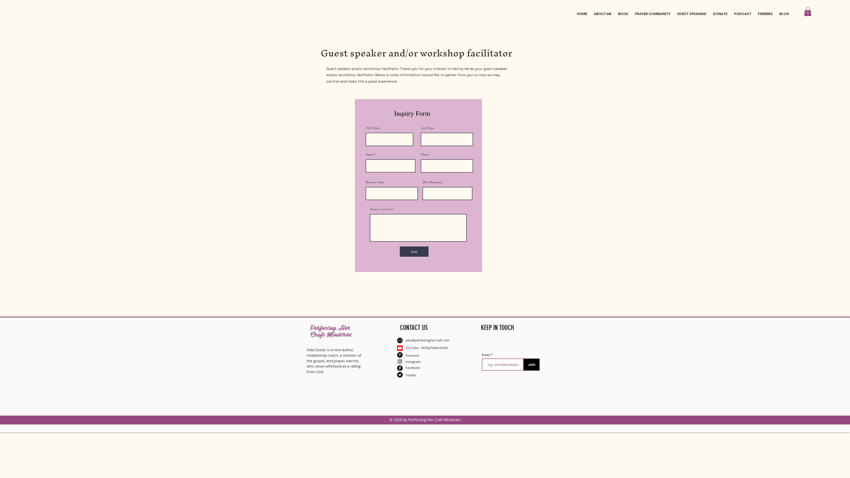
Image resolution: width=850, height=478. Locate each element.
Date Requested (432, 182)
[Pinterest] (400, 355)
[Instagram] (400, 361)
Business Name (375, 182)
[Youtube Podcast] (400, 348)
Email (369, 154)
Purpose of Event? (381, 209)
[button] (807, 11)
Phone (425, 154)
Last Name (427, 127)
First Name (373, 127)
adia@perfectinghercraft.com (428, 340)
